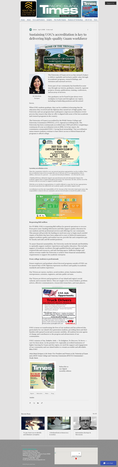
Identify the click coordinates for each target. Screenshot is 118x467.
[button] (110, 3)
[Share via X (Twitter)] (34, 403)
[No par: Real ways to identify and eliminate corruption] (33, 423)
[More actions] (88, 30)
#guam (32, 393)
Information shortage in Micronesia (83, 434)
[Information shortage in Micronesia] (85, 423)
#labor (46, 393)
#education (39, 393)
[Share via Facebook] (30, 403)
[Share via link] (42, 403)
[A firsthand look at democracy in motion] (59, 423)
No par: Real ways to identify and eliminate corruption (32, 434)
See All (95, 413)
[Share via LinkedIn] (38, 403)
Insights (32, 397)
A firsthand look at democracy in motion (59, 434)
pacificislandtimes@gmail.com (36, 459)
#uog (52, 393)
